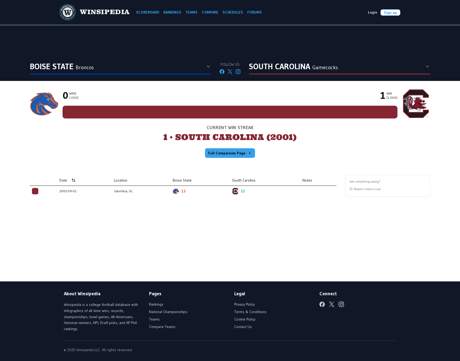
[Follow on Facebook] (222, 71)
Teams (154, 319)
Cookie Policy (244, 319)
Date (63, 180)
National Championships (168, 311)
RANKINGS (172, 12)
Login (372, 12)
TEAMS (192, 12)
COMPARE (210, 12)
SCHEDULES (233, 12)
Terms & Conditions (250, 311)
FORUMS (254, 12)
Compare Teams (162, 326)
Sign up (390, 12)
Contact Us (243, 326)
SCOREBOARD (147, 12)
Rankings (156, 304)
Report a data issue (367, 189)
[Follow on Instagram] (238, 71)
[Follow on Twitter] (230, 71)
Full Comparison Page (226, 153)
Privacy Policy (244, 304)
